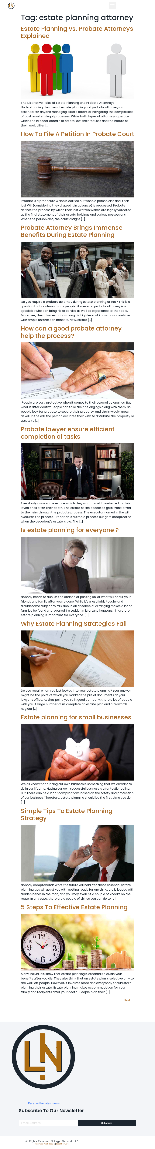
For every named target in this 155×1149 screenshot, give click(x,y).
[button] (112, 5)
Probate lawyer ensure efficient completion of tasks (68, 433)
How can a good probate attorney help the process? (71, 332)
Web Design (49, 1144)
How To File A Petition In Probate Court (77, 134)
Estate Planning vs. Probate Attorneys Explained (77, 32)
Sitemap (39, 1144)
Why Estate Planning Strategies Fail (74, 623)
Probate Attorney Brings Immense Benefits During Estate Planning (71, 231)
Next (129, 1000)
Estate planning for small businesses (76, 717)
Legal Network (62, 1144)
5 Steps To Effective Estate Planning (74, 907)
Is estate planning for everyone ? (70, 530)
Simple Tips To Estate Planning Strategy (66, 814)
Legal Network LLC (66, 1141)
